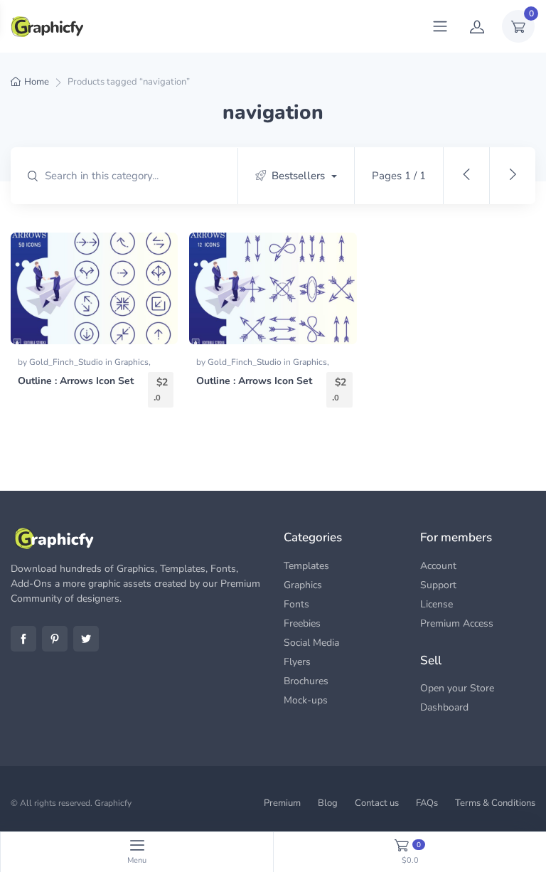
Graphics (131, 362)
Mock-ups (306, 700)
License (436, 604)
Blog (328, 803)
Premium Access (456, 623)
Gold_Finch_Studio (67, 362)
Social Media (311, 642)
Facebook (23, 639)
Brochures (306, 681)
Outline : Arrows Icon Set (76, 381)
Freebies (302, 623)
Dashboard (444, 707)
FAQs (427, 803)
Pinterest (55, 639)
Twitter (86, 639)
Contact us (377, 803)
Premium (282, 803)
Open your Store (457, 688)
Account (438, 566)
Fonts (296, 604)
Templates (306, 566)
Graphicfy (113, 803)
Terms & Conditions (495, 803)
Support (438, 585)
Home (36, 81)
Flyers (297, 662)
